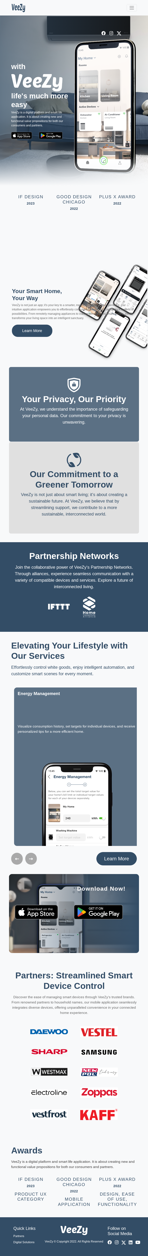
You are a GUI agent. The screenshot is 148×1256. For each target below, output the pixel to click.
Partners (18, 1236)
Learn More (32, 330)
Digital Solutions (23, 1242)
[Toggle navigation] (132, 7)
